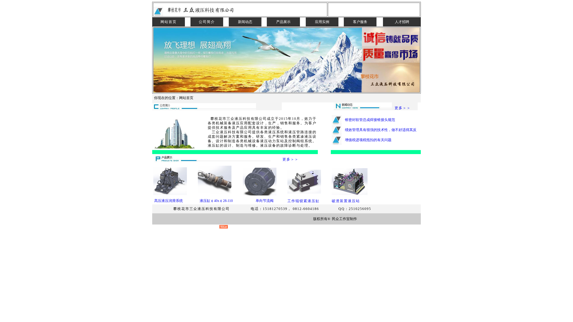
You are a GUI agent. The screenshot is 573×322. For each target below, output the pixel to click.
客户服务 (360, 22)
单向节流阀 (265, 201)
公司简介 (207, 22)
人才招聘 (402, 22)
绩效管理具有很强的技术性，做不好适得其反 (381, 130)
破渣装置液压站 (346, 201)
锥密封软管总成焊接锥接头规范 (370, 120)
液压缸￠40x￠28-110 (216, 201)
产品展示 (283, 22)
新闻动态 (245, 22)
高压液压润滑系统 (168, 201)
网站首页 (168, 22)
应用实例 (322, 22)
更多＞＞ (403, 108)
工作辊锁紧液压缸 (303, 201)
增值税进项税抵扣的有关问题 (368, 140)
